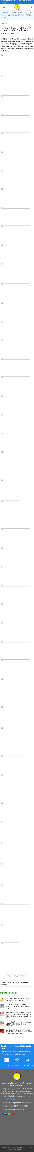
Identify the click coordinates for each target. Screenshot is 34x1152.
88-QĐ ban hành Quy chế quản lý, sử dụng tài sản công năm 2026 (17, 999)
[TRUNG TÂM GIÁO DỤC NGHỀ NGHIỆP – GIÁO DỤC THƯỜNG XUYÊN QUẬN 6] (17, 7)
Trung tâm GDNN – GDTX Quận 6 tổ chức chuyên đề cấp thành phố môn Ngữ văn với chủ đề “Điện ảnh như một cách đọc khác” (19, 1015)
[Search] (31, 6)
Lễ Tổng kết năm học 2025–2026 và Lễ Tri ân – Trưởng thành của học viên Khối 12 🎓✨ (18, 1006)
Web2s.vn (22, 1149)
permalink (4, 984)
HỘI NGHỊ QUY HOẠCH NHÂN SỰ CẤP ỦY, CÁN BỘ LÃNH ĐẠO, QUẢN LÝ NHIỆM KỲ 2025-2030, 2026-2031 (19, 1032)
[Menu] (3, 7)
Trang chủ (4, 13)
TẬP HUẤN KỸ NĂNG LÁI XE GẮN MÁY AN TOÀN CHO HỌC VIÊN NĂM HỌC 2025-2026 (18, 1024)
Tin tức (4, 24)
